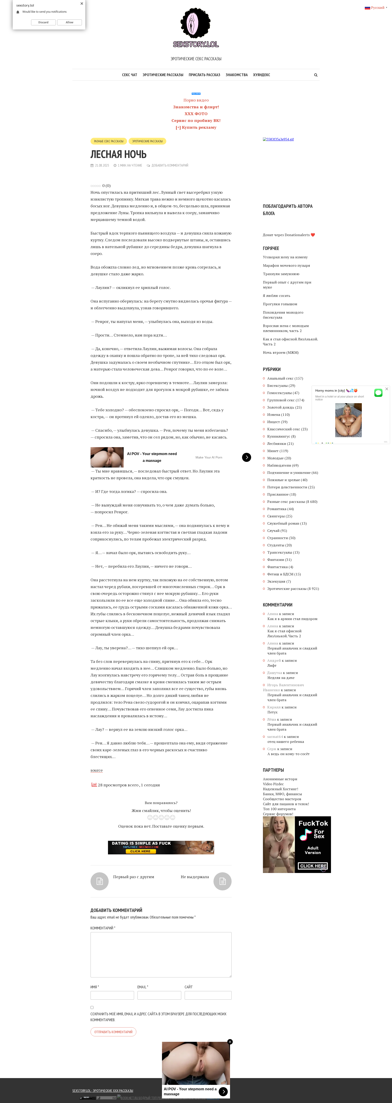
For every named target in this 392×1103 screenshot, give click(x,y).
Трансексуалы (279, 552)
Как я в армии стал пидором (292, 618)
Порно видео (196, 100)
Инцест (273, 421)
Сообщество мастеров (282, 798)
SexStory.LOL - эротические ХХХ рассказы (102, 1090)
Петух (272, 712)
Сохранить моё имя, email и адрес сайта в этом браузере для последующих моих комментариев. (158, 1016)
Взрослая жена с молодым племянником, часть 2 (286, 328)
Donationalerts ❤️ (300, 234)
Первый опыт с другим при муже (287, 285)
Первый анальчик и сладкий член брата (292, 651)
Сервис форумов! (278, 813)
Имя (95, 986)
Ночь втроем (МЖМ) (281, 352)
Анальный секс (280, 378)
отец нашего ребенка (285, 741)
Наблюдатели (279, 465)
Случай (273, 530)
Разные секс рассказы (108, 141)
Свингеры (276, 516)
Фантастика (277, 566)
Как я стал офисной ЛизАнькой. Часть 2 (290, 342)
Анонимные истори (280, 778)
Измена (273, 414)
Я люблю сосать (276, 295)
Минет (273, 450)
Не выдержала (195, 876)
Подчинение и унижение (289, 472)
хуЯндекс (261, 74)
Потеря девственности (287, 487)
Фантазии (275, 559)
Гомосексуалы (279, 392)
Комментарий (103, 928)
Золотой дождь (280, 407)
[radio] (149, 818)
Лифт (272, 665)
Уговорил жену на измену (285, 257)
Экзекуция (276, 581)
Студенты (275, 545)
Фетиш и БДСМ (280, 574)
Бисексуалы (277, 385)
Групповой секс (281, 400)
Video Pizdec (273, 783)
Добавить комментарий (170, 165)
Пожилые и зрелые (283, 479)
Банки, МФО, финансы (282, 793)
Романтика (276, 508)
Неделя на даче (280, 677)
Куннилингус (278, 436)
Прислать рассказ (204, 74)
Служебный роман (283, 523)
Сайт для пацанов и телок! (286, 803)
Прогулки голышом (280, 303)
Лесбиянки (276, 443)
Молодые (275, 458)
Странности (277, 537)
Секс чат (129, 74)
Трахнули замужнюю (281, 273)
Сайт (189, 986)
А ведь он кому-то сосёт (288, 753)
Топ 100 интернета (279, 808)
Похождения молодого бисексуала (283, 315)
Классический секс (283, 429)
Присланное (278, 494)
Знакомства (237, 74)
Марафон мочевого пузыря (286, 265)
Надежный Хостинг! (280, 788)
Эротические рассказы (163, 74)
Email (142, 986)
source (97, 770)
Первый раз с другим (133, 876)
